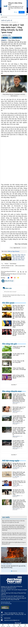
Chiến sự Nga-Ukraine (13, 251)
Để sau (15, 12)
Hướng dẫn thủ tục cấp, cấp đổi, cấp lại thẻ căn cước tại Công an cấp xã (19, 465)
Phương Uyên (6, 35)
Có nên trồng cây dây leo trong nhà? (18, 361)
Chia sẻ (25, 626)
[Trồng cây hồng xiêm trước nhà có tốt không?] (7, 370)
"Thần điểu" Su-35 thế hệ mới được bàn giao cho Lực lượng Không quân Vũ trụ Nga (14, 538)
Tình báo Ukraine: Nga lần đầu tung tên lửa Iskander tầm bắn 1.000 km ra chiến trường (14, 533)
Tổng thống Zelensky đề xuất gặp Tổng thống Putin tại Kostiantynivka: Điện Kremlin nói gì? (12, 567)
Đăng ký (21, 12)
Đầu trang (17, 623)
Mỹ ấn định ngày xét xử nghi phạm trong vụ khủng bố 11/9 (19, 408)
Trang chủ (3, 626)
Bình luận (19, 626)
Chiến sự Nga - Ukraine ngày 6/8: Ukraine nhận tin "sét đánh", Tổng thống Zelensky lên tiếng (19, 324)
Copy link (8, 626)
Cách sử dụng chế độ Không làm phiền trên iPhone (19, 376)
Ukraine (6, 263)
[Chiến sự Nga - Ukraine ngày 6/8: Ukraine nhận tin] (7, 323)
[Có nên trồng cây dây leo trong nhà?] (7, 363)
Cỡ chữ (14, 626)
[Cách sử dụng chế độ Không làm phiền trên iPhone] (7, 377)
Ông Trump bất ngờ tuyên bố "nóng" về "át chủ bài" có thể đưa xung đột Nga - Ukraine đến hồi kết (19, 332)
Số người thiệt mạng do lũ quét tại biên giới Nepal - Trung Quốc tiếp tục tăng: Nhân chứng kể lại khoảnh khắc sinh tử (19, 431)
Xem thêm (13, 384)
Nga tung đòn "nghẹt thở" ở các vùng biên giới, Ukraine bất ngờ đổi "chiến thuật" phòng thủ (19, 315)
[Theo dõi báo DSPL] (14, 38)
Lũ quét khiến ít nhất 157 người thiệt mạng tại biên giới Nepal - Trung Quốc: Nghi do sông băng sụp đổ (18, 443)
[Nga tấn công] (6, 257)
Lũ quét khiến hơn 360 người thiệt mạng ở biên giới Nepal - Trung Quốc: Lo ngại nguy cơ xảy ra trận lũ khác (19, 418)
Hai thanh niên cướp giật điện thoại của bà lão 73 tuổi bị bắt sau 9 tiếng (19, 492)
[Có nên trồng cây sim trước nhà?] (7, 356)
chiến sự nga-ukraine (19, 265)
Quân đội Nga (13, 263)
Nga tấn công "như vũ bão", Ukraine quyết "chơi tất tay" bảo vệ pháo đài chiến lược (18, 257)
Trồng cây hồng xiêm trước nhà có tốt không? (19, 368)
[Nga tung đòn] (7, 315)
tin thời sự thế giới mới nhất (7, 265)
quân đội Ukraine (5, 267)
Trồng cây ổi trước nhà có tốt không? (19, 347)
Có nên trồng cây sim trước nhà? (18, 354)
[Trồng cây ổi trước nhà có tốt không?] (7, 349)
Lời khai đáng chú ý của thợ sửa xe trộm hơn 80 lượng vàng (19, 482)
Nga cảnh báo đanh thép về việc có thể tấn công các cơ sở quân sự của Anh (13, 521)
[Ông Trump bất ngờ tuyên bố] (7, 332)
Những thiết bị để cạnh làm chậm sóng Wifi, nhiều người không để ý (19, 473)
